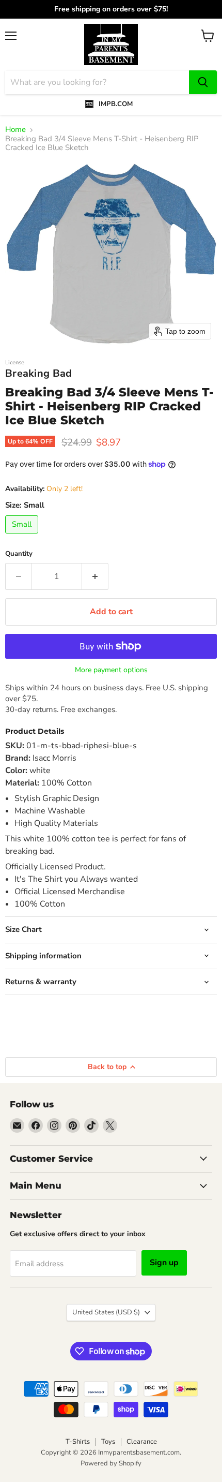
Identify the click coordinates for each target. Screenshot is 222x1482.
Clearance (141, 1441)
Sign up (164, 1262)
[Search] (203, 82)
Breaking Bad (38, 373)
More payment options (111, 670)
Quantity (19, 554)
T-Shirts (78, 1441)
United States (106, 1312)
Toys (108, 1441)
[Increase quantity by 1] (95, 576)
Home (15, 129)
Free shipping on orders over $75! (111, 9)
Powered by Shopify (111, 1463)
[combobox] (97, 82)
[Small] (23, 536)
